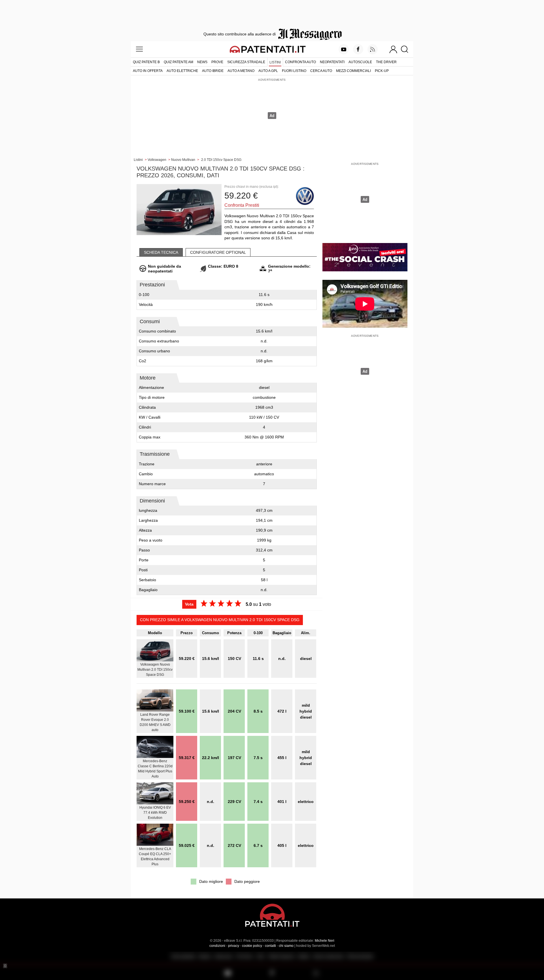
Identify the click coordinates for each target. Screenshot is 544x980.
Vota (189, 604)
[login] (393, 49)
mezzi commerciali (353, 71)
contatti (270, 946)
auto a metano (241, 71)
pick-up (382, 71)
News (202, 62)
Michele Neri (324, 941)
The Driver (386, 62)
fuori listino (294, 71)
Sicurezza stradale (246, 62)
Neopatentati (332, 62)
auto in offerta (148, 71)
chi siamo (286, 946)
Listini (275, 62)
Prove (217, 62)
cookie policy (252, 946)
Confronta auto (300, 62)
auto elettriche (182, 71)
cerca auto (321, 71)
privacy (233, 946)
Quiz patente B (146, 62)
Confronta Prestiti (241, 205)
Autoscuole (360, 62)
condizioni (217, 946)
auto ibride (213, 71)
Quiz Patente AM (178, 62)
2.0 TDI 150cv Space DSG (221, 160)
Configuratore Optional (218, 252)
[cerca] (406, 49)
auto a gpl (268, 71)
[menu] (139, 49)
